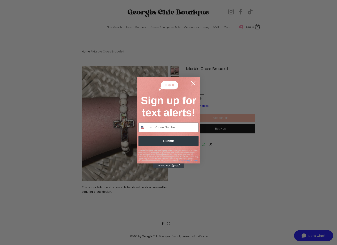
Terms (195, 161)
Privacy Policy (184, 161)
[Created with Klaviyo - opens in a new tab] (168, 165)
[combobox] (146, 127)
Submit (168, 141)
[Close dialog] (193, 83)
